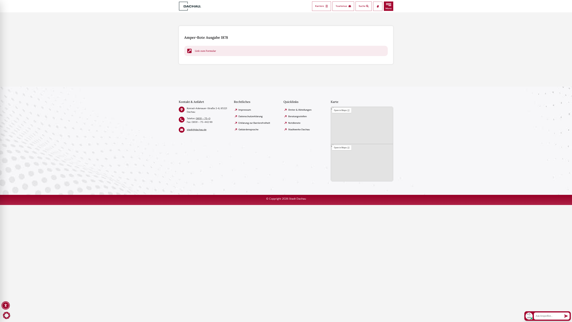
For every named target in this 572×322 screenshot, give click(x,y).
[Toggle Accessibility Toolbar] (6, 305)
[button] (388, 6)
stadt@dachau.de (196, 129)
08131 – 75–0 (203, 118)
